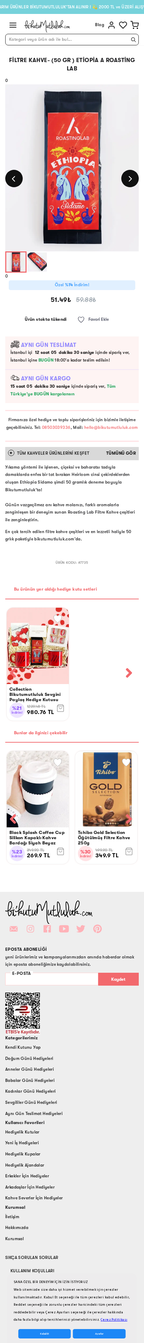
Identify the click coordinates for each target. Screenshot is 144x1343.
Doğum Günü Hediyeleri (29, 1058)
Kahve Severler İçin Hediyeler (34, 1198)
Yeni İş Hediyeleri (22, 1142)
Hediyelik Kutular (22, 1132)
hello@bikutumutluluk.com (111, 427)
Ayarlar (99, 1333)
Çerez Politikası (114, 1319)
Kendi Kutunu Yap (23, 1047)
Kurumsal (14, 1238)
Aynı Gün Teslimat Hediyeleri (34, 1113)
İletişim (12, 1216)
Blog (99, 24)
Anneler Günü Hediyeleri (29, 1069)
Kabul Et (44, 1333)
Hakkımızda (16, 1227)
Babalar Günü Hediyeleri (30, 1080)
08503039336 (56, 427)
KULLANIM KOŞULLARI (32, 1270)
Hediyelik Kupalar (23, 1154)
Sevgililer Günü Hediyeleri (31, 1102)
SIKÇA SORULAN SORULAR (31, 1257)
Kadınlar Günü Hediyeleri (30, 1091)
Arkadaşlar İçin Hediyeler (30, 1187)
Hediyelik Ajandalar (24, 1165)
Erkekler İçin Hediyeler (27, 1176)
